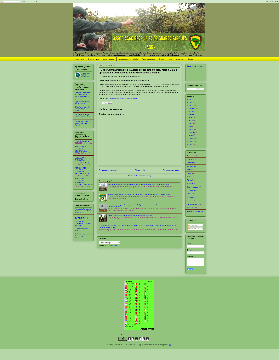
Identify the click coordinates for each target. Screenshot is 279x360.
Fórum (189, 180)
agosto (191, 114)
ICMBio (189, 194)
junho (191, 120)
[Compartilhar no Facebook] (109, 103)
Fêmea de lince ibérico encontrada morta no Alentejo (83, 123)
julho (191, 117)
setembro (192, 111)
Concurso (190, 163)
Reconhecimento (193, 204)
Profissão (190, 197)
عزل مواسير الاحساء (82, 141)
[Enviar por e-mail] (103, 103)
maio (191, 123)
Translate (114, 245)
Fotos (170, 59)
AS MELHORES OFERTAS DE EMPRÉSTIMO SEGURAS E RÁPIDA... (83, 149)
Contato (190, 59)
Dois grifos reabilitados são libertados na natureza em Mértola (83, 94)
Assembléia (191, 156)
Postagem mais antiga (171, 170)
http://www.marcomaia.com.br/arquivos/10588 (123, 98)
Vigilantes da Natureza (195, 211)
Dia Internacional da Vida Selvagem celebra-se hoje (83, 116)
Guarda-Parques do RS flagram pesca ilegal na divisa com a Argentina (130, 215)
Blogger (169, 345)
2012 (191, 145)
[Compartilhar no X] (107, 103)
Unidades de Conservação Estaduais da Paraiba (83, 223)
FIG (188, 176)
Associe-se (180, 59)
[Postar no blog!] (105, 103)
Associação (191, 159)
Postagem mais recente (108, 170)
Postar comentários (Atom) (142, 176)
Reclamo (190, 201)
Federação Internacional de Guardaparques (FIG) (83, 236)
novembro (192, 108)
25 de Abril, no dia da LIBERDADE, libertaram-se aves (83, 109)
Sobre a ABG (79, 59)
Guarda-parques (193, 187)
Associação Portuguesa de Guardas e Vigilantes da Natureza (83, 211)
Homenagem (191, 190)
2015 (191, 106)
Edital (189, 170)
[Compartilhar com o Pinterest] (111, 103)
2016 (191, 103)
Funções (190, 183)
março (191, 129)
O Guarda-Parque (93, 59)
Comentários (194, 229)
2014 (191, 139)
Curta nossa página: (194, 66)
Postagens (193, 225)
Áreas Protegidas (108, 59)
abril (190, 126)
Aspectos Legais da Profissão (128, 59)
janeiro (191, 135)
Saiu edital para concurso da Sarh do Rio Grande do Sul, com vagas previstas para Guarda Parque (139, 194)
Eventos (161, 59)
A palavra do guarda (148, 59)
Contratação (191, 166)
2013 (191, 142)
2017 (191, 100)
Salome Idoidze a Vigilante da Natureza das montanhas (82, 101)
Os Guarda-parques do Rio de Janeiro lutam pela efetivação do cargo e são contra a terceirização (138, 184)
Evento (189, 173)
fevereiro (192, 132)
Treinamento (191, 208)
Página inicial (140, 170)
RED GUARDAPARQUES (81, 217)
